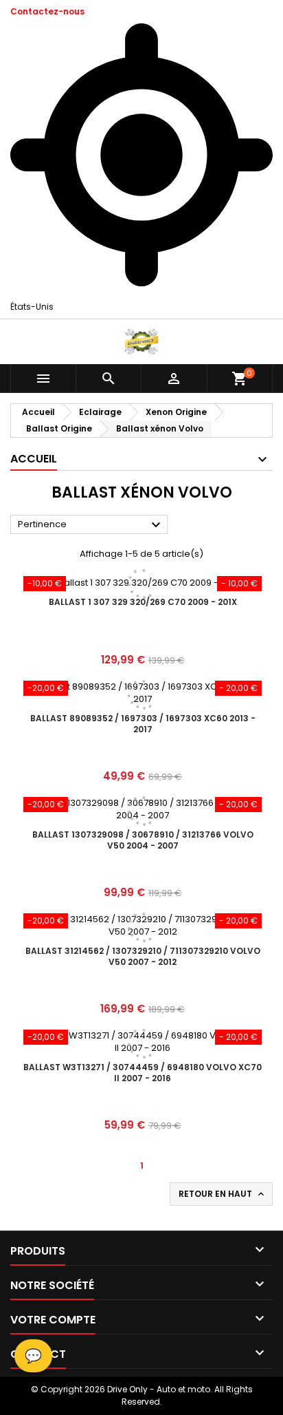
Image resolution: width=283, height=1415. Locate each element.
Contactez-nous (47, 11)
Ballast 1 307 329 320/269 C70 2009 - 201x (143, 602)
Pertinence (91, 525)
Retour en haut (223, 1194)
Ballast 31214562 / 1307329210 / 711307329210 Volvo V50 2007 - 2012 (142, 956)
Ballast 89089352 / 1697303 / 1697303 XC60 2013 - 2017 (143, 723)
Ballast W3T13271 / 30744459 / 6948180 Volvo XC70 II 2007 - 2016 (142, 1072)
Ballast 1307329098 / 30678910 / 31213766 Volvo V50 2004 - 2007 (142, 840)
